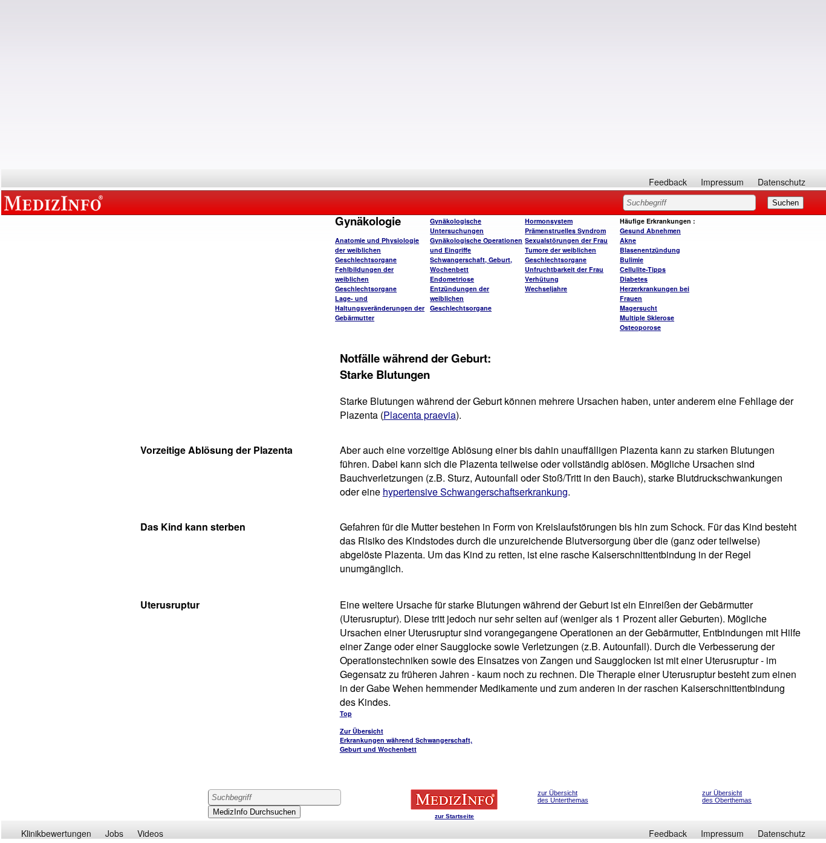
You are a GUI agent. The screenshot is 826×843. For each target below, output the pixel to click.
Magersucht (638, 307)
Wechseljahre (546, 288)
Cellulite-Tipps (643, 269)
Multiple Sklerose (647, 317)
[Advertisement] (413, 84)
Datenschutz (781, 182)
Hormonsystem (549, 220)
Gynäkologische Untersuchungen (457, 225)
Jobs (114, 833)
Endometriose (452, 278)
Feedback (668, 182)
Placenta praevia (419, 415)
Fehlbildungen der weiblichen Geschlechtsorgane (366, 279)
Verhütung (542, 278)
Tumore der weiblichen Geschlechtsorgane (560, 254)
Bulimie (631, 259)
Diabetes (634, 278)
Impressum (722, 182)
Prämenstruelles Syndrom (565, 230)
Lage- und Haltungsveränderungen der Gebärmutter (379, 308)
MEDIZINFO (55, 202)
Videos (150, 833)
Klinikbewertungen (56, 833)
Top (346, 713)
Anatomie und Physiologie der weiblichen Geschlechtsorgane (377, 250)
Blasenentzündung (650, 249)
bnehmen (650, 230)
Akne (628, 240)
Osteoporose (640, 327)
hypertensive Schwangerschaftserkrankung (475, 492)
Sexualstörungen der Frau (566, 240)
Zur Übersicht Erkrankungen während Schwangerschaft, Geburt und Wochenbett (406, 740)
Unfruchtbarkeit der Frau (564, 269)
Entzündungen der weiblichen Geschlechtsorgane (461, 298)
